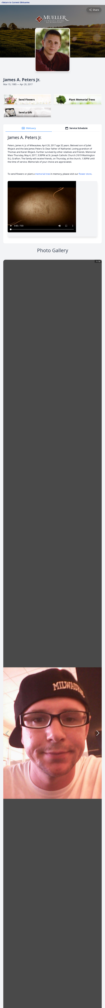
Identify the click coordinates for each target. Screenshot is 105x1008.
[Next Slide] (98, 733)
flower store (85, 173)
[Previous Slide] (7, 733)
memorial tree (42, 173)
